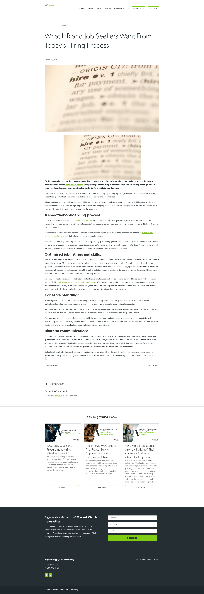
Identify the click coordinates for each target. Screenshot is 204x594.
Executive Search (121, 9)
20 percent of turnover (83, 221)
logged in (58, 396)
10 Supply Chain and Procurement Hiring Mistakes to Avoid (59, 449)
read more (62, 488)
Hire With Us (138, 9)
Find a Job (154, 9)
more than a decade (74, 185)
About (90, 9)
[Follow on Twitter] (46, 575)
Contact (107, 9)
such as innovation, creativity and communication (77, 282)
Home (81, 9)
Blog (99, 9)
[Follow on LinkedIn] (50, 575)
